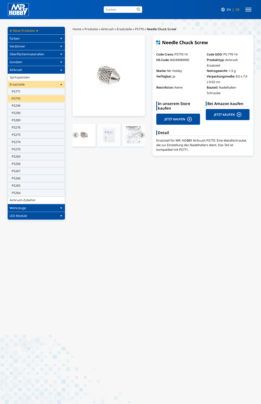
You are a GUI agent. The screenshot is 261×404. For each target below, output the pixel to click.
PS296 (16, 105)
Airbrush (16, 70)
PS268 (16, 164)
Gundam (16, 62)
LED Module (18, 216)
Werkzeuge (18, 208)
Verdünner (17, 46)
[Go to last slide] (76, 135)
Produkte (91, 29)
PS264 (16, 193)
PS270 (16, 149)
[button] (84, 135)
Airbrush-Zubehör (23, 200)
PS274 (16, 142)
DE (238, 9)
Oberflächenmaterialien (27, 54)
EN (229, 9)
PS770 (15, 98)
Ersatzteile (17, 84)
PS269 (16, 156)
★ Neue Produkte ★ (24, 31)
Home (77, 29)
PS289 (16, 120)
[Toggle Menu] (248, 10)
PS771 (16, 91)
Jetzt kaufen (175, 119)
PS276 (16, 127)
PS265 (16, 185)
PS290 (16, 113)
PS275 (16, 135)
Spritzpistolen (20, 77)
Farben (15, 38)
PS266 (16, 178)
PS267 (16, 171)
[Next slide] (142, 135)
